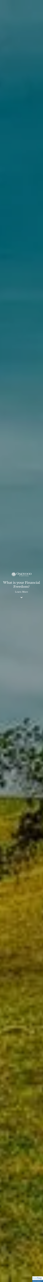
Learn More (21, 592)
